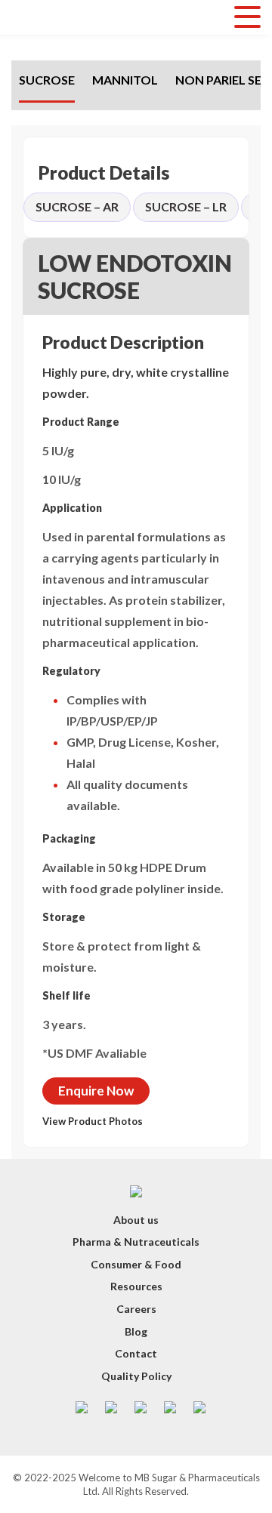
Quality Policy (136, 1376)
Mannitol (125, 79)
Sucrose (47, 79)
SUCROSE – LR (186, 206)
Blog (136, 1331)
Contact (136, 1353)
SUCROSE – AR (77, 206)
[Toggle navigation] (247, 17)
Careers (136, 1308)
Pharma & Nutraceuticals (136, 1241)
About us (136, 1219)
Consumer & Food (136, 1264)
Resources (136, 1286)
